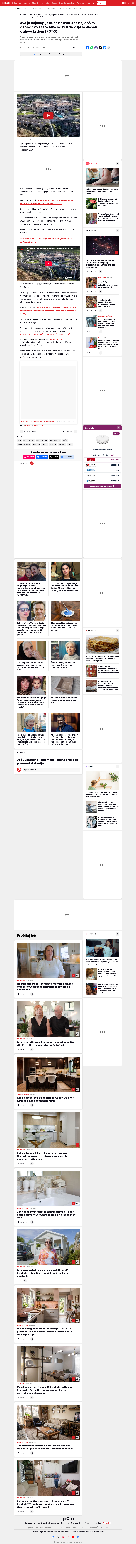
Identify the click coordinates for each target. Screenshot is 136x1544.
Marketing (35, 1532)
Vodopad (52, 444)
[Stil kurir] (61, 1527)
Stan (30, 15)
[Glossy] (67, 1527)
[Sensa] (84, 1527)
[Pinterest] (63, 1537)
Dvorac (62, 444)
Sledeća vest (68, 431)
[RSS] (83, 1537)
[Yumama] (94, 1527)
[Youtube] (73, 1537)
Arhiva (102, 1532)
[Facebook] (53, 1537)
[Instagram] (68, 1537)
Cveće (44, 444)
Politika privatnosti (92, 1532)
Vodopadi (36, 444)
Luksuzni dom (28, 440)
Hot (19, 440)
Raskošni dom (55, 440)
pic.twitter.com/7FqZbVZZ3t (55, 334)
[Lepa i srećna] (7, 3)
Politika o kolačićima (78, 1532)
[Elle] (55, 1527)
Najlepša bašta (24, 444)
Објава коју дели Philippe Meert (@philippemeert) (37, 421)
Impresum (43, 1532)
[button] (76, 47)
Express (37, 426)
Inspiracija (37, 15)
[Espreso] (48, 1527)
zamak (69, 444)
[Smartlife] (76, 1527)
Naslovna (23, 15)
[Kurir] (30, 1527)
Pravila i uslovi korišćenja (55, 1532)
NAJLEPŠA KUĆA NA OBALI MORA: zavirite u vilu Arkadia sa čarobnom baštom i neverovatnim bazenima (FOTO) (48, 311)
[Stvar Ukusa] (104, 1527)
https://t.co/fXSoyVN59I (30, 334)
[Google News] (78, 1537)
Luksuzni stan (41, 440)
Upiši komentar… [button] (30, 770)
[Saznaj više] (117, 163)
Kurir (27, 426)
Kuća (65, 440)
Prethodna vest (30, 431)
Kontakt (67, 1532)
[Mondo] (39, 1527)
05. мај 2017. (55, 339)
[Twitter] (58, 1537)
